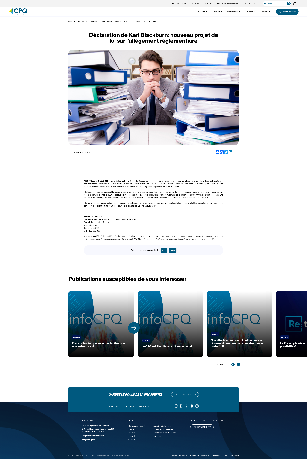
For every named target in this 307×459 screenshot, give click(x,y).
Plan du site (234, 455)
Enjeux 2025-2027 (250, 3)
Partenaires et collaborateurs (164, 433)
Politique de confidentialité (199, 455)
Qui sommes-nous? (136, 426)
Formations (250, 11)
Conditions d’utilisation (179, 455)
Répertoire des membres (227, 3)
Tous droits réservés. (102, 455)
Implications (133, 436)
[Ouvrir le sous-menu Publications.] (239, 11)
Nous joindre (158, 436)
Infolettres (208, 3)
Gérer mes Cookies (220, 455)
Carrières (195, 3)
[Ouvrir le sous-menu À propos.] (270, 11)
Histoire (131, 433)
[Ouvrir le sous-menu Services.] (206, 11)
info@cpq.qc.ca (88, 440)
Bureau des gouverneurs (163, 429)
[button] (134, 328)
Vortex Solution (124, 455)
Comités (131, 439)
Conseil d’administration (162, 426)
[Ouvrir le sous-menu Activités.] (221, 11)
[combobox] (277, 3)
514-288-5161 (93, 435)
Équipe (131, 429)
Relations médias (179, 3)
